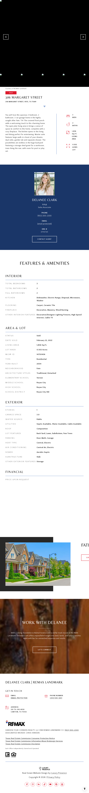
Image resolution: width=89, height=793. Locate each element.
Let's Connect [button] (44, 650)
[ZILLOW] (62, 784)
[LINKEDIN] (38, 784)
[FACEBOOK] (27, 784)
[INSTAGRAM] (33, 784)
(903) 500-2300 (44, 216)
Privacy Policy (53, 777)
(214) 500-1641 (56, 698)
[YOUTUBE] (50, 784)
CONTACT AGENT (44, 239)
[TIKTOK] (44, 784)
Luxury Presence (59, 773)
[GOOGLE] (56, 784)
